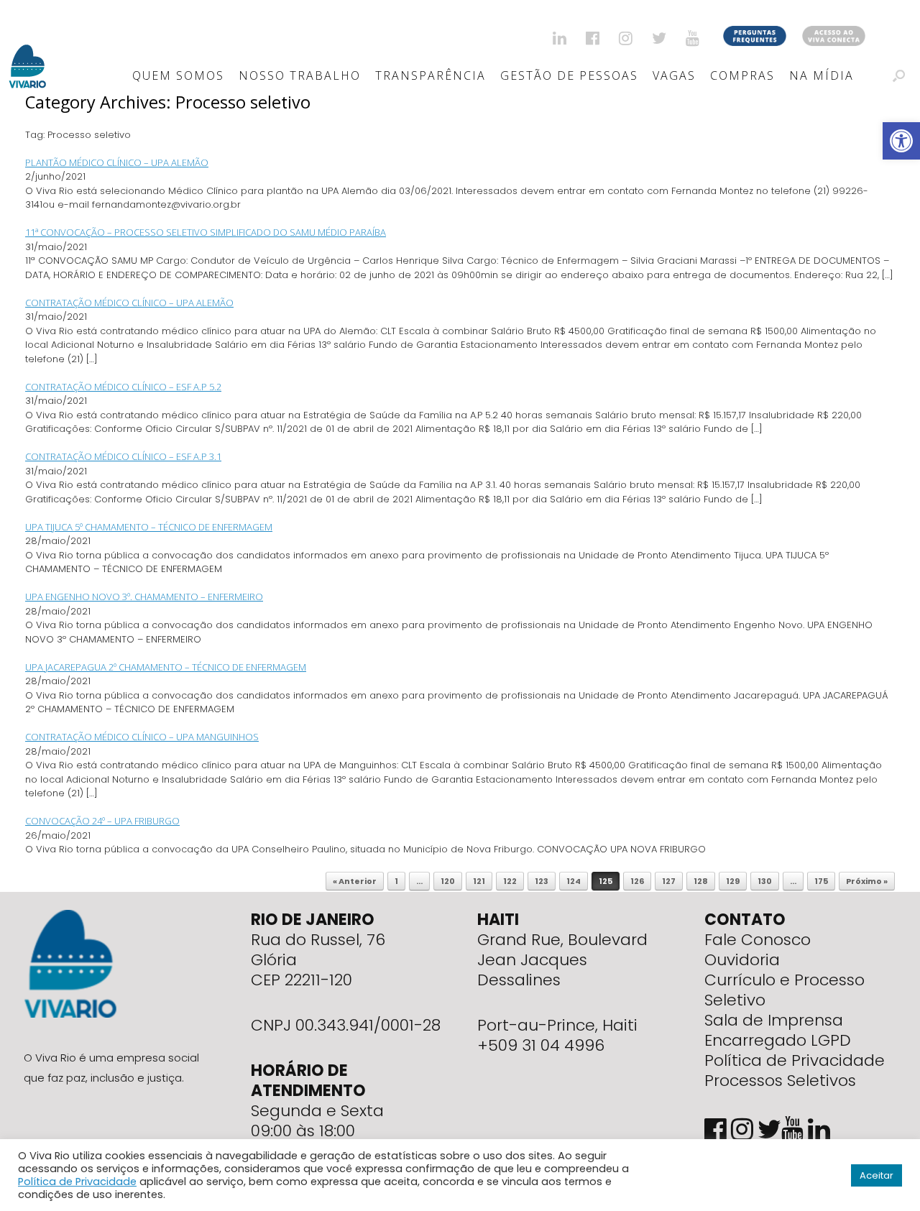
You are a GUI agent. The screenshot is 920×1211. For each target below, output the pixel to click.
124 (573, 881)
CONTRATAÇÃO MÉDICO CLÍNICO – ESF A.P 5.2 (123, 386)
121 (479, 881)
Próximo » (867, 881)
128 (701, 881)
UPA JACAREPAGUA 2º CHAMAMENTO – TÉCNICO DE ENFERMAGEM (165, 666)
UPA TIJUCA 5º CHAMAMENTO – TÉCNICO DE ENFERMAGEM (148, 526)
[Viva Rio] (27, 48)
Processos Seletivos (780, 1080)
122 (510, 881)
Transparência (430, 75)
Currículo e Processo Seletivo (784, 990)
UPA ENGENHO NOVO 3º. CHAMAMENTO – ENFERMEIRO (144, 596)
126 (637, 881)
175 (821, 881)
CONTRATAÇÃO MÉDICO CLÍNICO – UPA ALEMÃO (129, 302)
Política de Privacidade (794, 1060)
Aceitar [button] (876, 1175)
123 (541, 881)
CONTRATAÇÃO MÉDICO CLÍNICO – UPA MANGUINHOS (142, 736)
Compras (742, 75)
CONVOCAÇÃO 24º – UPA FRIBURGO (102, 820)
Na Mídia (821, 75)
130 (765, 881)
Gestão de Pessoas (569, 75)
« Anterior (355, 881)
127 (669, 881)
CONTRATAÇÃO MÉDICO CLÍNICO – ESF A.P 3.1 (123, 456)
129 (733, 881)
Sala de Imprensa (773, 1020)
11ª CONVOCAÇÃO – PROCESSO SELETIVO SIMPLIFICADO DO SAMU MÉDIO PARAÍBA (205, 232)
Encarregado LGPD (777, 1040)
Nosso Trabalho (300, 75)
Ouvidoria (742, 960)
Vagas (674, 75)
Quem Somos (178, 75)
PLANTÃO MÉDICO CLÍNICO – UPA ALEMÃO (116, 162)
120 (448, 881)
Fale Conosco (757, 940)
